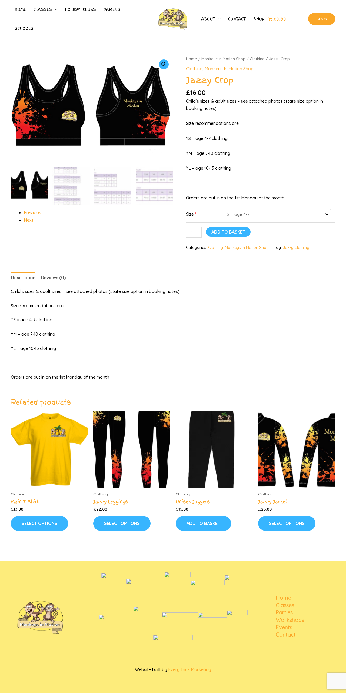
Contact (237, 19)
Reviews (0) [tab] (53, 277)
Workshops (290, 620)
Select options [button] (39, 523)
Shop (258, 19)
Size (190, 214)
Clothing (257, 58)
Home (20, 9)
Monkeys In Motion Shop (223, 58)
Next (29, 220)
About (208, 19)
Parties (112, 9)
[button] (321, 19)
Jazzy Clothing (296, 247)
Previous (32, 212)
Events (284, 627)
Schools (24, 28)
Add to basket (228, 232)
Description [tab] (23, 277)
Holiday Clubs (80, 9)
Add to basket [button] (203, 523)
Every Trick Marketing (189, 669)
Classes (43, 9)
